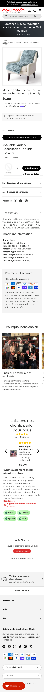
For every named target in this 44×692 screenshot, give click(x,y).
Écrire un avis (22, 551)
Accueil (5, 40)
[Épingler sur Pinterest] (26, 201)
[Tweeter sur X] (15, 201)
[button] (35, 16)
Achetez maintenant (29, 5)
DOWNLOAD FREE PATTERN (22, 137)
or (31, 174)
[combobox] (22, 16)
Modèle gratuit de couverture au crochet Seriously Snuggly (20, 42)
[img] (22, 434)
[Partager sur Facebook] (20, 201)
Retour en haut (22, 591)
